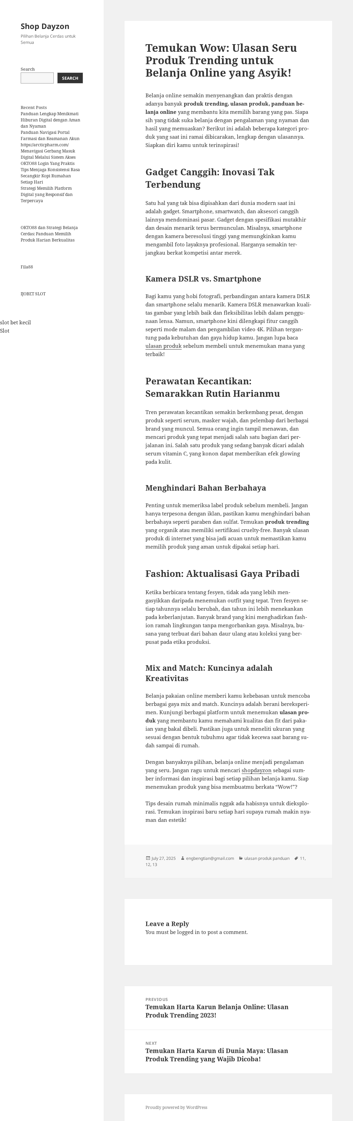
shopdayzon (257, 770)
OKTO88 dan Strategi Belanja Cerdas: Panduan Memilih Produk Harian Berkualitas (49, 234)
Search (28, 69)
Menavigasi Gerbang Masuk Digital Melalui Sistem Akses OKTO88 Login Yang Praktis (48, 157)
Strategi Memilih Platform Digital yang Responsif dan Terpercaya (47, 194)
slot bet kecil (15, 322)
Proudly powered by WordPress (176, 1107)
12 (147, 864)
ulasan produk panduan (267, 858)
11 (302, 858)
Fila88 (27, 267)
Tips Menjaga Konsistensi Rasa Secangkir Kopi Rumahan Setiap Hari (50, 176)
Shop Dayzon (45, 26)
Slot (4, 330)
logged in (188, 931)
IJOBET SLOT (33, 294)
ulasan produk (163, 345)
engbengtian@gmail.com (210, 858)
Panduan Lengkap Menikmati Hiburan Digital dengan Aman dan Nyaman (50, 120)
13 (154, 864)
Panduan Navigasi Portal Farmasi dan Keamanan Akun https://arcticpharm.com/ (50, 138)
